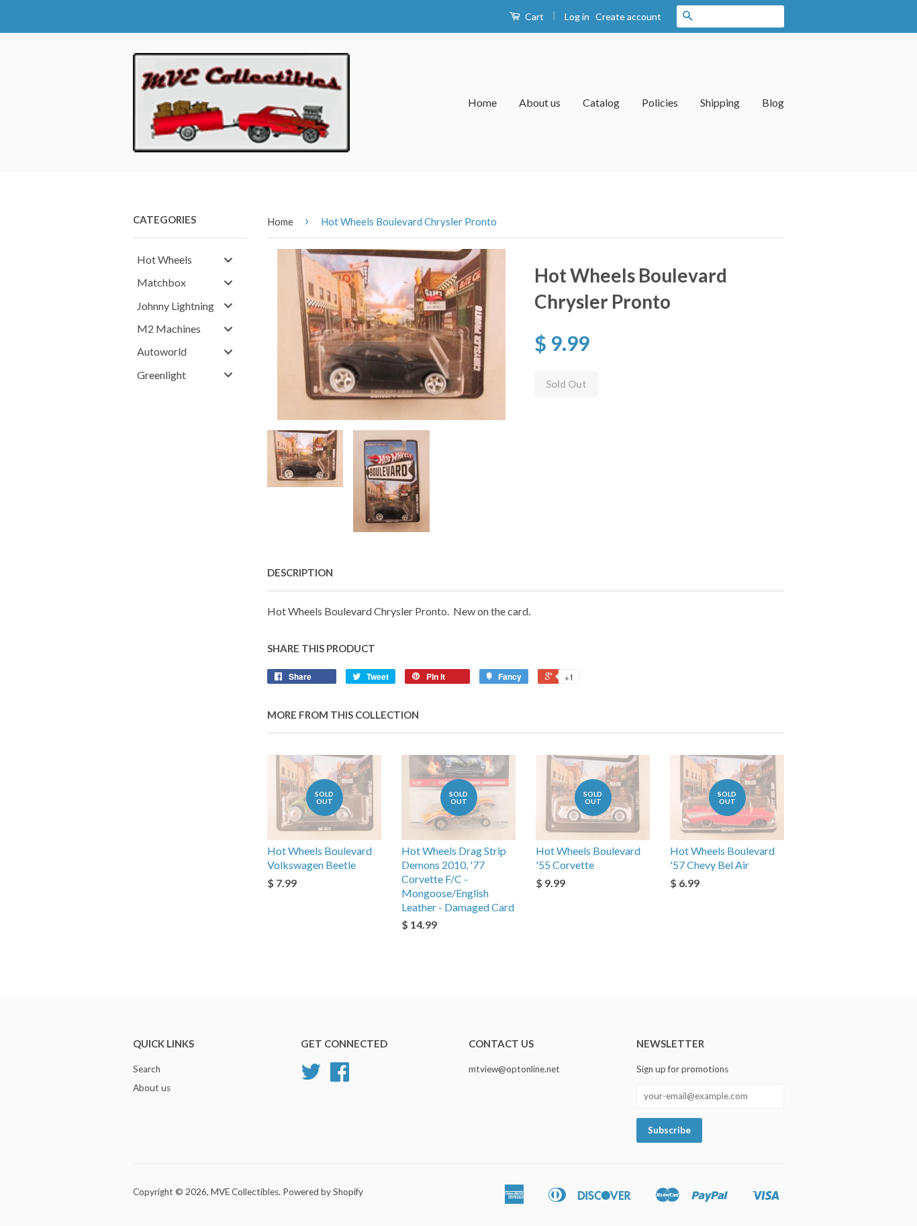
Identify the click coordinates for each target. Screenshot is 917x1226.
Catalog (601, 102)
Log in (577, 16)
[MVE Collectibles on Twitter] (311, 1076)
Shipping (720, 102)
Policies (660, 102)
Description (300, 572)
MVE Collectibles (245, 1191)
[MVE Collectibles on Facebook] (340, 1076)
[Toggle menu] (228, 259)
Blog (773, 102)
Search (146, 1069)
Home (482, 102)
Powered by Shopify (323, 1191)
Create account (628, 16)
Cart (533, 16)
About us (540, 102)
